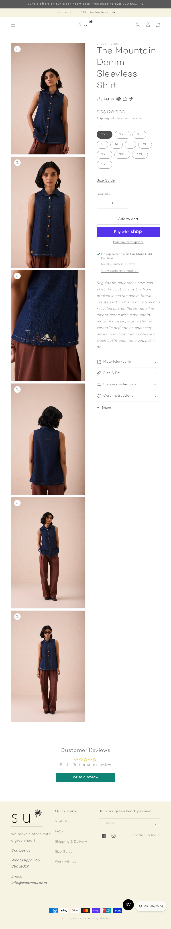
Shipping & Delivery (71, 841)
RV (128, 905)
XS (139, 134)
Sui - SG (78, 918)
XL (145, 144)
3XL (122, 154)
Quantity (103, 194)
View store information (119, 271)
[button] (13, 25)
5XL (104, 164)
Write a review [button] (85, 777)
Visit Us (61, 821)
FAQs (59, 831)
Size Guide (106, 181)
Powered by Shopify (96, 918)
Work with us (65, 861)
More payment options (128, 242)
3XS (104, 134)
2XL (104, 154)
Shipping (103, 118)
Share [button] (106, 408)
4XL (140, 154)
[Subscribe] (155, 824)
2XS (122, 134)
